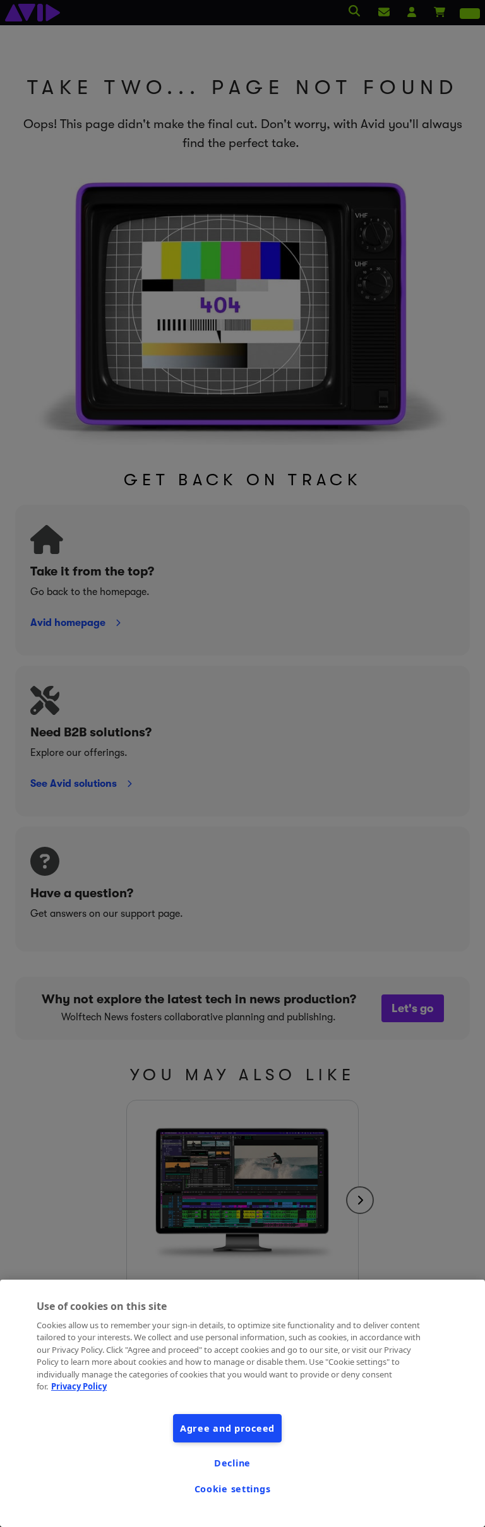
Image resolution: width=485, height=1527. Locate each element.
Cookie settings (233, 1489)
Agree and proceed (227, 1428)
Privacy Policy (79, 1386)
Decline (232, 1463)
